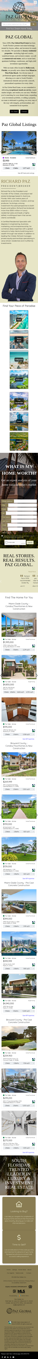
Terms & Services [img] (18, 1281)
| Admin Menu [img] (25, 1295)
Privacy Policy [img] (27, 537)
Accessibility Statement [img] (19, 1282)
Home (9, 1269)
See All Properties (28, 739)
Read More (32, 572)
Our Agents (10, 1273)
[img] (14, 1295)
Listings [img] (14, 1269)
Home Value (22, 1269)
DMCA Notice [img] (7, 1281)
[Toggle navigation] (35, 2)
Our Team (14, 111)
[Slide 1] (4, 590)
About (29, 1269)
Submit (30, 542)
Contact (28, 1273)
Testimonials (19, 1273)
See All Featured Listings (26, 173)
